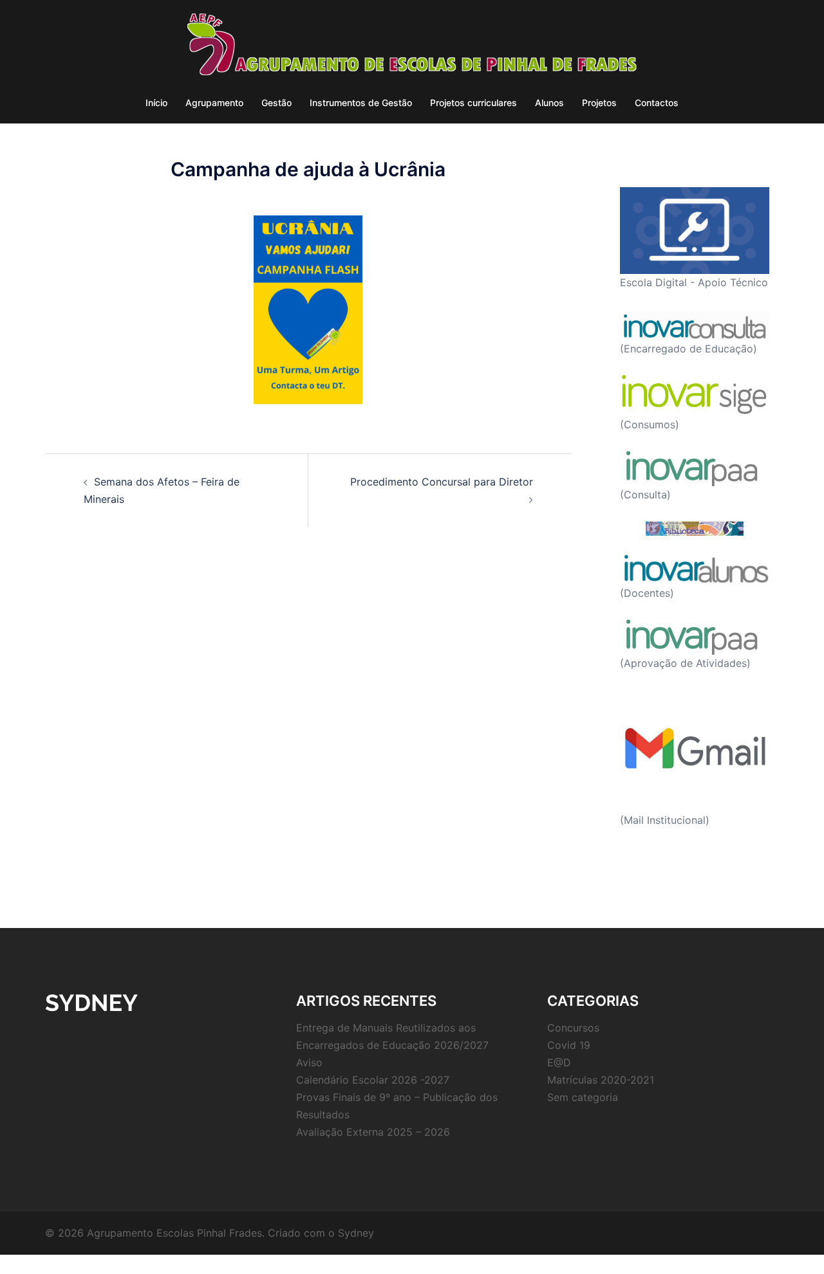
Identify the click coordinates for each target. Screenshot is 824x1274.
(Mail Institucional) (664, 820)
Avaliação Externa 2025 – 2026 (373, 1131)
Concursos (573, 1027)
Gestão (276, 102)
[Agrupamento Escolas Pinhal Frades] (412, 48)
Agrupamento (214, 102)
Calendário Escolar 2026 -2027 (372, 1079)
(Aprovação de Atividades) (685, 663)
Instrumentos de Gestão (361, 102)
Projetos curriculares (473, 102)
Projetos (599, 102)
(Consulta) (645, 494)
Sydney (356, 1232)
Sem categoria (582, 1097)
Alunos (549, 102)
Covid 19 (568, 1045)
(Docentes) (647, 593)
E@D (559, 1062)
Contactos (657, 102)
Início (156, 102)
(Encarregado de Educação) (688, 348)
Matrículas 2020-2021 (600, 1079)
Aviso (309, 1062)
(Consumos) (649, 424)
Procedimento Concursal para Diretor (441, 481)
